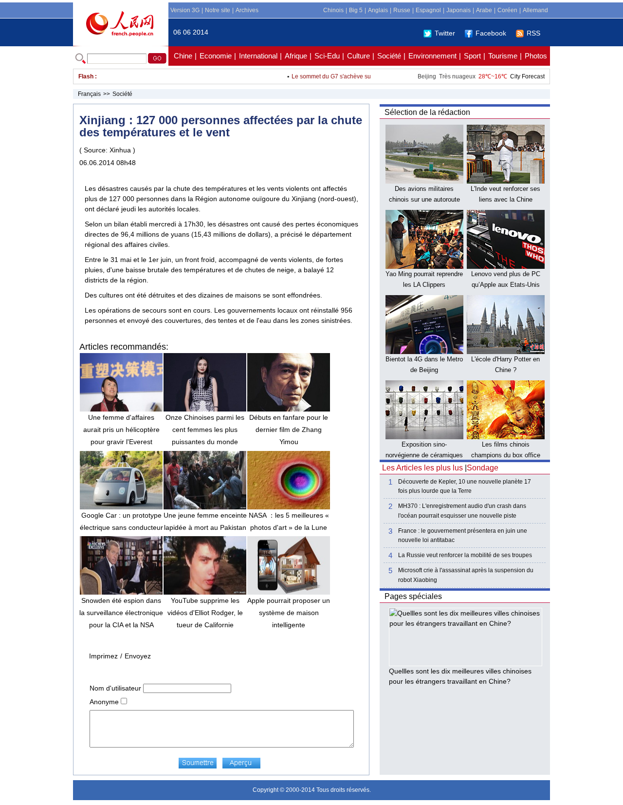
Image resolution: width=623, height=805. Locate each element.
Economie (216, 56)
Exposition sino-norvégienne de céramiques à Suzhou (424, 455)
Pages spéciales (413, 596)
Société (389, 56)
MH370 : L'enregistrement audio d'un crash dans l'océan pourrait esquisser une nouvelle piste (462, 511)
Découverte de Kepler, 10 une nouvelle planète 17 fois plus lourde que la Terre (464, 486)
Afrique (296, 56)
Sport (472, 56)
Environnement (432, 56)
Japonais (458, 10)
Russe (401, 10)
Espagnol (428, 10)
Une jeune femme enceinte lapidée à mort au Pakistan (205, 521)
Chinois (333, 10)
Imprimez (103, 656)
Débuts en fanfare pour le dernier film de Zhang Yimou (288, 429)
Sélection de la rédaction (427, 112)
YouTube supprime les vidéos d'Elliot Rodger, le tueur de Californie (205, 613)
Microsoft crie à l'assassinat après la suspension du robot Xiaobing (465, 575)
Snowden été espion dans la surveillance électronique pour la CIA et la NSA (121, 613)
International (258, 56)
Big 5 (356, 10)
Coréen (507, 10)
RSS (533, 33)
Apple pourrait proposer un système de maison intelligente (288, 613)
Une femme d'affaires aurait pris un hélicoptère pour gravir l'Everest (121, 429)
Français (89, 94)
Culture (358, 56)
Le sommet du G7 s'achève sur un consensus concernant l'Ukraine (369, 76)
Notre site (217, 10)
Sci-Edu (327, 56)
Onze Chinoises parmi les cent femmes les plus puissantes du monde (204, 429)
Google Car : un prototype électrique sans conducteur (121, 521)
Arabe (484, 10)
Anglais (378, 10)
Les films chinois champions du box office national (505, 455)
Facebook (491, 33)
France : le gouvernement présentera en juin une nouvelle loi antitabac (462, 535)
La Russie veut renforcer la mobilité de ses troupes (465, 555)
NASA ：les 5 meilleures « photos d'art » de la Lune (289, 521)
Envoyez (138, 656)
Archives (247, 10)
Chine (183, 56)
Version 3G (185, 10)
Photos (536, 56)
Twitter (445, 33)
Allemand (535, 10)
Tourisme (502, 56)
